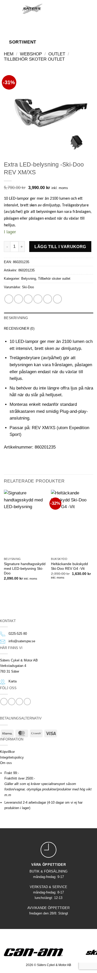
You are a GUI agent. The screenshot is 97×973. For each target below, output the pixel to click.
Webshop (31, 54)
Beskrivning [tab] (16, 318)
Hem (8, 54)
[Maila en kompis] (37, 298)
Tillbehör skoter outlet (34, 59)
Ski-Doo (28, 287)
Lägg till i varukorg (60, 246)
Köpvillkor (7, 752)
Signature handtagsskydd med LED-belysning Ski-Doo (25, 568)
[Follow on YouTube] (27, 701)
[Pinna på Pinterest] (47, 298)
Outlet (56, 54)
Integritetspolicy (12, 757)
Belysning (28, 278)
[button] (11, 8)
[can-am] (37, 952)
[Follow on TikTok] (19, 701)
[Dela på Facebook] (18, 298)
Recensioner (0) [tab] (19, 328)
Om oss (6, 763)
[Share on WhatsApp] (8, 298)
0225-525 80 (18, 634)
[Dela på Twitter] (28, 298)
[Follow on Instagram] (11, 701)
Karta (13, 681)
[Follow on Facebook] (3, 701)
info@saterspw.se (22, 641)
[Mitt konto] (69, 8)
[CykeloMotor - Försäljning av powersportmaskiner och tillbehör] (33, 9)
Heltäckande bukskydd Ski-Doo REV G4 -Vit (69, 566)
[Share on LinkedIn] (57, 298)
